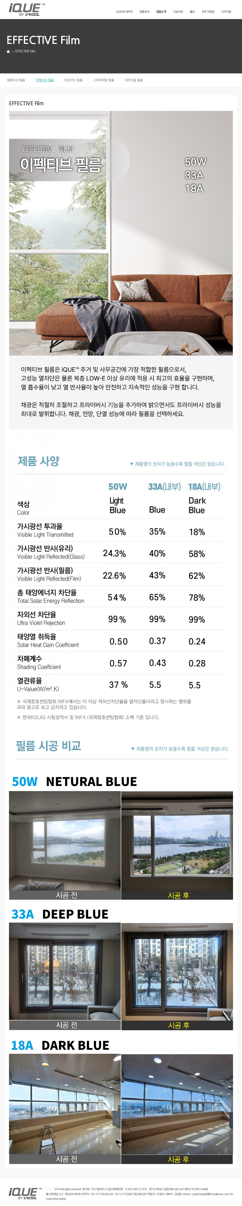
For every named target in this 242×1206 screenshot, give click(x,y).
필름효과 (144, 11)
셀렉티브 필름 (16, 80)
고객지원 (226, 11)
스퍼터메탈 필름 (103, 80)
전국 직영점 (208, 11)
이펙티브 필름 (45, 80)
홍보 (192, 11)
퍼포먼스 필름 (73, 80)
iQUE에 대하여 (124, 11)
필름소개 (161, 11)
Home (8, 52)
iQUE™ (50, 1189)
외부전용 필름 (134, 80)
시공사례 (178, 11)
